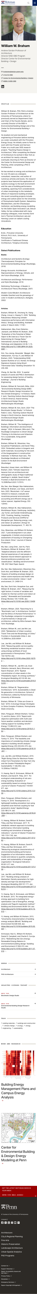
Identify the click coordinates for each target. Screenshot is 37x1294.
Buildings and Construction (26, 1023)
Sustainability (18, 1028)
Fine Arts (5, 1240)
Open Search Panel (28, 2)
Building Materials (9, 1023)
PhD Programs (7, 1255)
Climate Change (9, 1026)
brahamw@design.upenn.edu (13, 72)
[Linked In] (2, 86)
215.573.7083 (8, 75)
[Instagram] (12, 1222)
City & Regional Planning (12, 1236)
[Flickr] (18, 1222)
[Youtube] (15, 1222)
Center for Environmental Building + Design (18, 78)
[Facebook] (2, 1222)
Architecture (5, 969)
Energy (28, 1026)
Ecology (20, 1026)
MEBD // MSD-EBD (9, 81)
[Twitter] (6, 1222)
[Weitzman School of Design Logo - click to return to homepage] (8, 2)
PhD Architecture (7, 974)
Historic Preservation (10, 1244)
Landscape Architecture (12, 1248)
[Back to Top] (18, 1287)
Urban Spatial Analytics (11, 1252)
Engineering (7, 1028)
